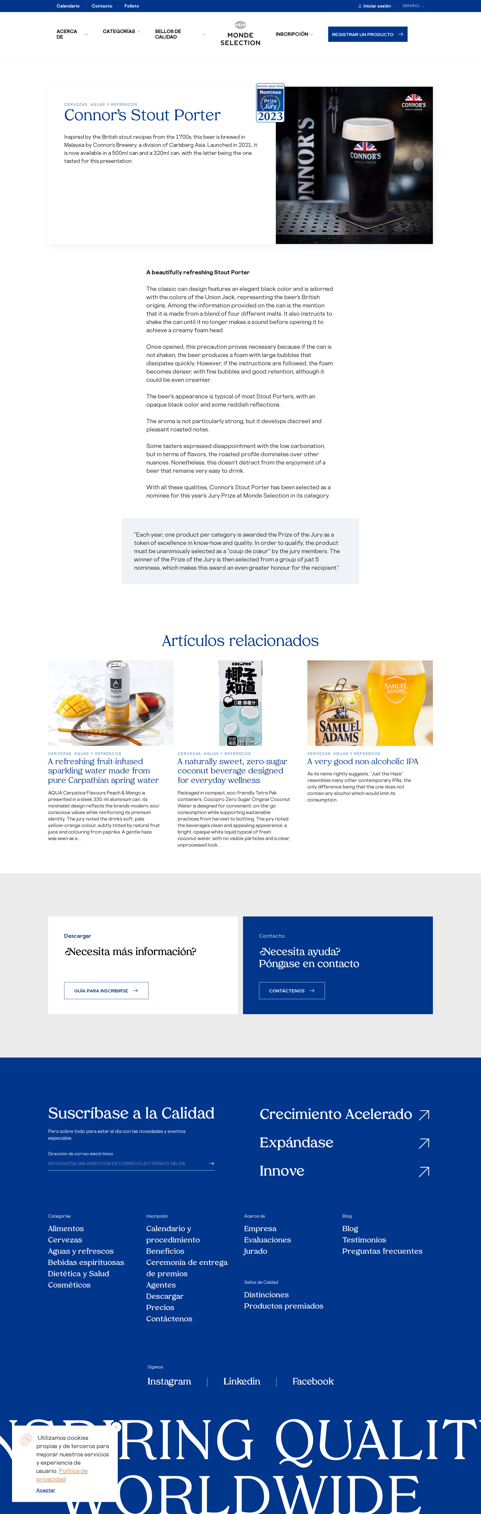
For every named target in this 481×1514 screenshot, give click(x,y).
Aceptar (45, 1490)
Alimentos (66, 1229)
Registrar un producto (363, 34)
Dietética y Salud (79, 1274)
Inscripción (292, 34)
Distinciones (266, 1295)
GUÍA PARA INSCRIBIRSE (101, 990)
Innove (282, 1172)
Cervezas (65, 1240)
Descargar (165, 1297)
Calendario (68, 6)
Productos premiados (283, 1306)
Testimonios (364, 1240)
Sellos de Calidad (168, 34)
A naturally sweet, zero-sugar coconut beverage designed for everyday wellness (232, 771)
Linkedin (241, 1382)
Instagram (169, 1382)
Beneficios (165, 1251)
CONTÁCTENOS (287, 990)
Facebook (313, 1382)
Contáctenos (169, 1319)
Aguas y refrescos (81, 1251)
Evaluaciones (267, 1240)
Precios (160, 1308)
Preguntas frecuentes (382, 1251)
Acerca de (67, 34)
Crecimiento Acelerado (336, 1115)
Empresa (260, 1229)
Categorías (119, 31)
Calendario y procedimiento (173, 1235)
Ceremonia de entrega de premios (187, 1268)
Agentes (161, 1285)
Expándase (297, 1144)
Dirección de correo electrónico (80, 1153)
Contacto (102, 6)
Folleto (132, 6)
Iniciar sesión (377, 6)
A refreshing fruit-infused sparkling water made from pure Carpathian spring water (103, 771)
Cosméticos (69, 1285)
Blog (347, 1216)
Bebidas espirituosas (86, 1263)
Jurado (255, 1251)
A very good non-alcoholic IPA (363, 762)
